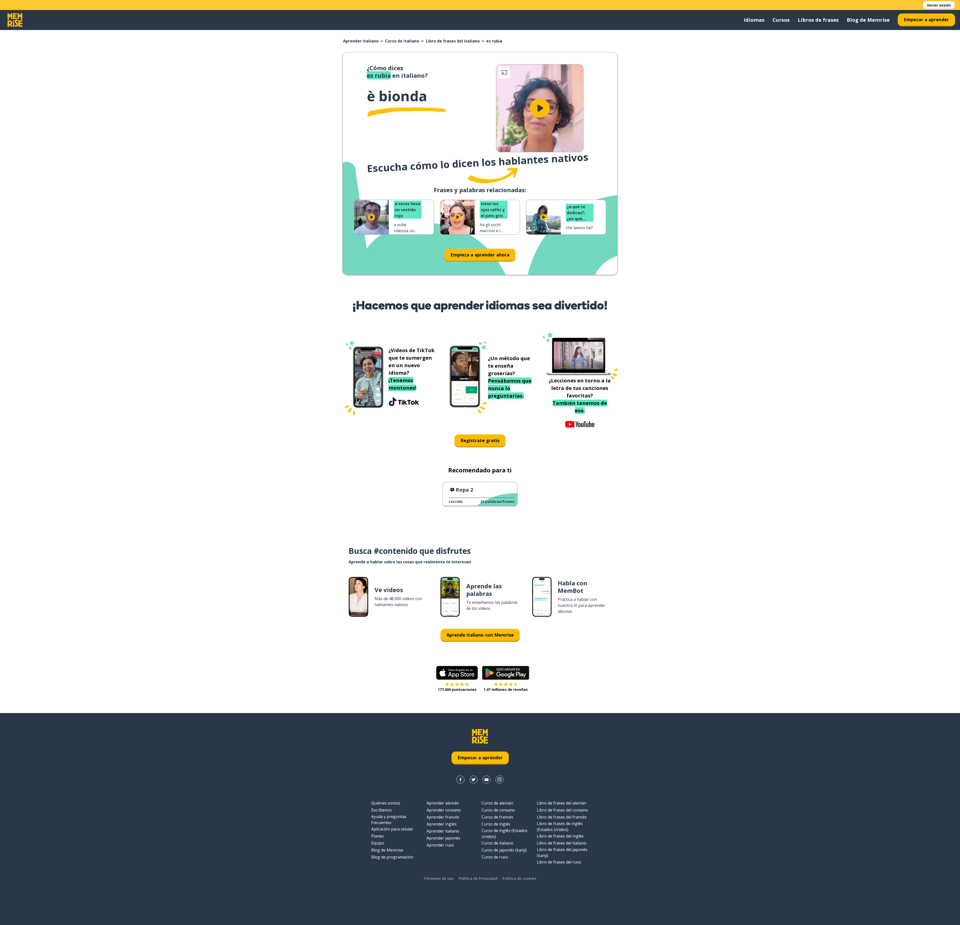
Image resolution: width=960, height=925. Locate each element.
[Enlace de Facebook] (460, 780)
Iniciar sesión (939, 5)
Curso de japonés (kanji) (504, 850)
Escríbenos (381, 810)
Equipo (377, 843)
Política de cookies (519, 878)
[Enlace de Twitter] (474, 780)
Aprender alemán (442, 803)
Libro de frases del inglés (560, 836)
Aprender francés (442, 817)
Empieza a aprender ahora (480, 255)
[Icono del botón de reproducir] (539, 108)
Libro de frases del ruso (559, 862)
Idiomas (754, 19)
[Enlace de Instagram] (500, 780)
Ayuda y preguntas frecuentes (388, 819)
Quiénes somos (385, 803)
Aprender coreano (443, 810)
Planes (377, 836)
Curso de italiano (402, 41)
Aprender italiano (360, 41)
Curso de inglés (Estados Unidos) (505, 833)
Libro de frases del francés (561, 817)
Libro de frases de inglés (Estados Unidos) (560, 826)
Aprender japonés (443, 838)
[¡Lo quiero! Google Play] (505, 673)
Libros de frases (818, 19)
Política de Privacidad (478, 878)
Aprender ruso (440, 845)
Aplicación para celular (392, 829)
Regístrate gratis (480, 440)
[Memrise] (15, 20)
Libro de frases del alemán (561, 803)
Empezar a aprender (926, 19)
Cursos (781, 19)
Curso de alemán (497, 803)
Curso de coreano (498, 810)
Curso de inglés (496, 824)
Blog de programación (392, 857)
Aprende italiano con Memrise (480, 635)
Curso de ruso (495, 857)
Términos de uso (439, 878)
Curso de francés (497, 817)
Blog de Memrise (868, 19)
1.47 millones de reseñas (506, 689)
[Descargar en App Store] (457, 673)
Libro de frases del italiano (453, 41)
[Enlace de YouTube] (486, 780)
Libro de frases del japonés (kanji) (562, 852)
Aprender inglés (441, 824)
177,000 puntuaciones (457, 689)
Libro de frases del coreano (562, 810)
